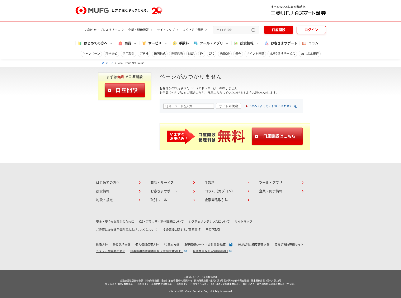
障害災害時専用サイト (289, 244)
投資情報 (102, 191)
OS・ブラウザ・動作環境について (161, 221)
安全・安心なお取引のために (115, 221)
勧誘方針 (102, 244)
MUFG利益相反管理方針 (253, 244)
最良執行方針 (121, 244)
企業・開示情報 (138, 29)
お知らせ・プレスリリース (102, 29)
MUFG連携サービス (282, 53)
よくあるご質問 (193, 29)
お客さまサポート (284, 43)
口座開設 (278, 29)
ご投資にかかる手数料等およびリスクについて (126, 229)
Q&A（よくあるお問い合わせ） (271, 106)
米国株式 (160, 53)
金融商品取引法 (216, 200)
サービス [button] (155, 43)
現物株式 (111, 53)
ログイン (311, 29)
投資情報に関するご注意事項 (181, 229)
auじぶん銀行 (310, 53)
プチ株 (144, 53)
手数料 (184, 43)
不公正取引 (213, 229)
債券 (238, 53)
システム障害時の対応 (110, 251)
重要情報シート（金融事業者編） (206, 244)
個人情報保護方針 (147, 244)
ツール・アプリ (270, 182)
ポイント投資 (255, 53)
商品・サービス (162, 182)
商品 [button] (127, 43)
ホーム (110, 63)
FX (201, 53)
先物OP (225, 53)
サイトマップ (166, 29)
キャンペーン (91, 53)
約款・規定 (104, 200)
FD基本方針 (171, 244)
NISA (191, 53)
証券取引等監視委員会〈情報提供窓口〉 (156, 251)
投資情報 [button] (247, 43)
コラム (313, 43)
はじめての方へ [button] (95, 43)
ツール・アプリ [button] (211, 43)
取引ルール (158, 200)
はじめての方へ (107, 182)
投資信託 (177, 53)
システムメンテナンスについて (209, 221)
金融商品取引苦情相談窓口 (210, 251)
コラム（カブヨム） (220, 191)
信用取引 (128, 53)
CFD (211, 53)
